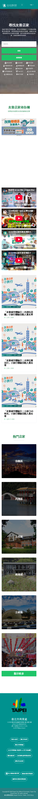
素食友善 (20, 68)
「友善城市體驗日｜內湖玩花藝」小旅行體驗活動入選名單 (18, 313)
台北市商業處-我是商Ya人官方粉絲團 (19, 750)
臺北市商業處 (19, 745)
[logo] (19, 707)
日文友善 (19, 63)
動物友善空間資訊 (27, 774)
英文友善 (9, 63)
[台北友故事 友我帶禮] (19, 127)
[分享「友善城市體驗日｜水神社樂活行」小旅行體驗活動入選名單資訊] (19, 340)
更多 (19, 461)
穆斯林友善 (9, 74)
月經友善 (31, 74)
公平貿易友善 (8, 71)
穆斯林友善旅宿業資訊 (19, 779)
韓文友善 (30, 63)
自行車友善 (32, 71)
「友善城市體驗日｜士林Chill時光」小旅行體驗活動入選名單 (18, 414)
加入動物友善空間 (13, 773)
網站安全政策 (19, 761)
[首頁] (9, 5)
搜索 (19, 51)
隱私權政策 (11, 756)
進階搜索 (19, 58)
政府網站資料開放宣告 (24, 756)
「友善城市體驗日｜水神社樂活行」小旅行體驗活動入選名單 (18, 363)
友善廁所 (30, 68)
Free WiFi (20, 71)
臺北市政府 (24, 739)
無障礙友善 (21, 66)
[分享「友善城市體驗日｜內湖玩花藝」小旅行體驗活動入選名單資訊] (19, 292)
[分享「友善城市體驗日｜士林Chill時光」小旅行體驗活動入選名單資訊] (19, 391)
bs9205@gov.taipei (19, 728)
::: (2, 95)
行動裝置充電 (8, 66)
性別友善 (32, 66)
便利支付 (9, 68)
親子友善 (20, 74)
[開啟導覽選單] (22, 4)
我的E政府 (14, 739)
